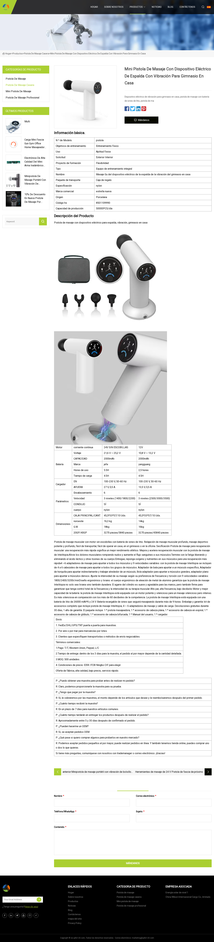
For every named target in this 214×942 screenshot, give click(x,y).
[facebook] (4, 915)
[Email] (39, 899)
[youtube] (23, 915)
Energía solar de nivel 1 (177, 892)
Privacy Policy (74, 923)
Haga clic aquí (31, 906)
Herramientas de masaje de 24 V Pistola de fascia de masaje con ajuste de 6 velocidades (164, 772)
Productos (136, 7)
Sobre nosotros (113, 7)
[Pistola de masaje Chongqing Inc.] (5, 7)
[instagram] (29, 915)
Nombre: (59, 796)
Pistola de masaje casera (36, 53)
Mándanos (143, 120)
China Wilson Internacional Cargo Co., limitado (188, 897)
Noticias (157, 7)
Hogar (94, 7)
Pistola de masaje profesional (22, 97)
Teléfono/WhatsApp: (65, 811)
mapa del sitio (75, 918)
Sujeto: (140, 811)
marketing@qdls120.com (143, 938)
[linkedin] (11, 915)
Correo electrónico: (146, 796)
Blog (170, 7)
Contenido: (60, 827)
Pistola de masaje (16, 78)
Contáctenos (187, 7)
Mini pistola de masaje (18, 91)
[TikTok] (36, 915)
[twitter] (17, 915)
